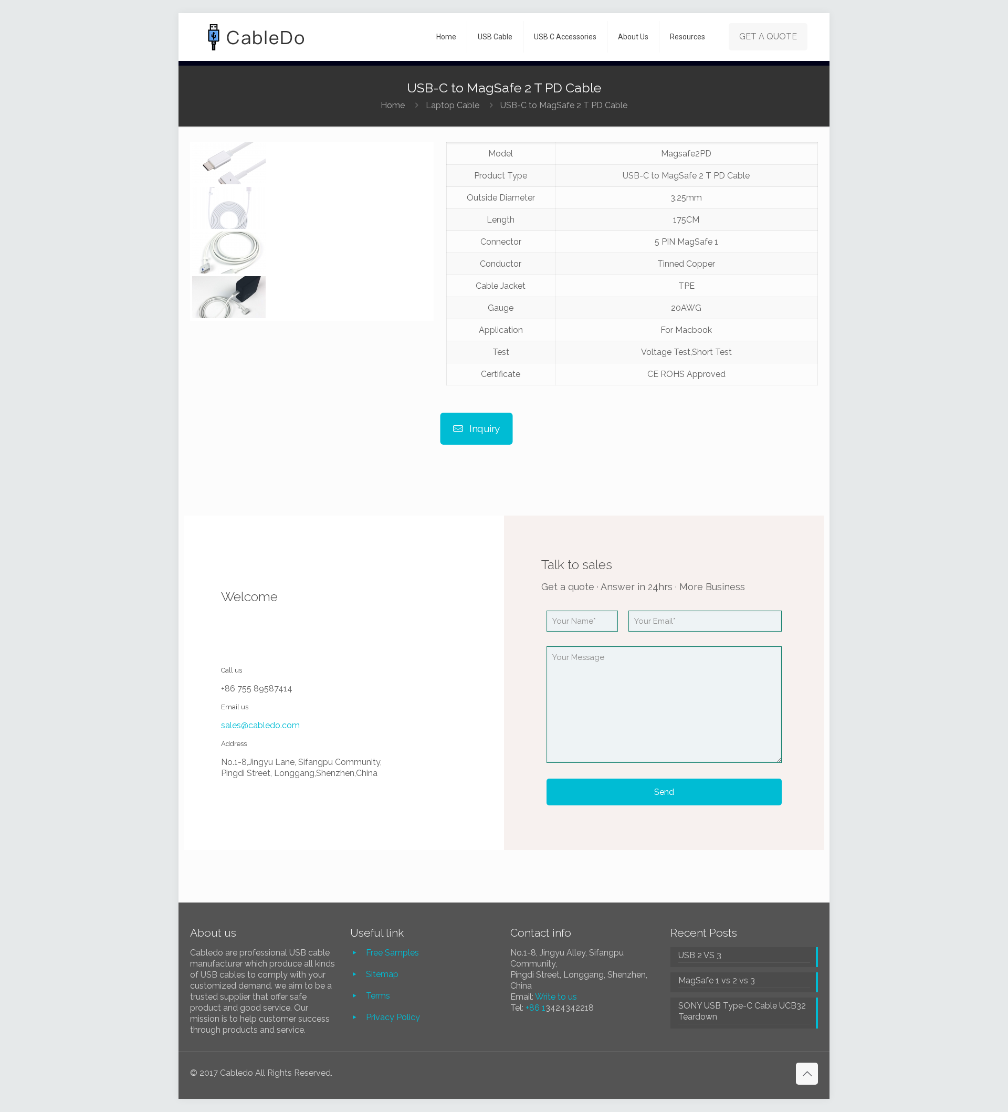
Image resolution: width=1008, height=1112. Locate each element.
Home (393, 105)
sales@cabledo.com (260, 725)
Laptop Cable (452, 105)
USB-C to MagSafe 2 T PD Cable (563, 105)
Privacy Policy (393, 1017)
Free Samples (392, 953)
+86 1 (535, 1008)
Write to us (556, 997)
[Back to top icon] (807, 1074)
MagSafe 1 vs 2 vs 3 (716, 980)
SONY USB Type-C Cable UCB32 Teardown (742, 1011)
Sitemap (382, 974)
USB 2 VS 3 (699, 955)
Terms (378, 996)
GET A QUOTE (768, 36)
